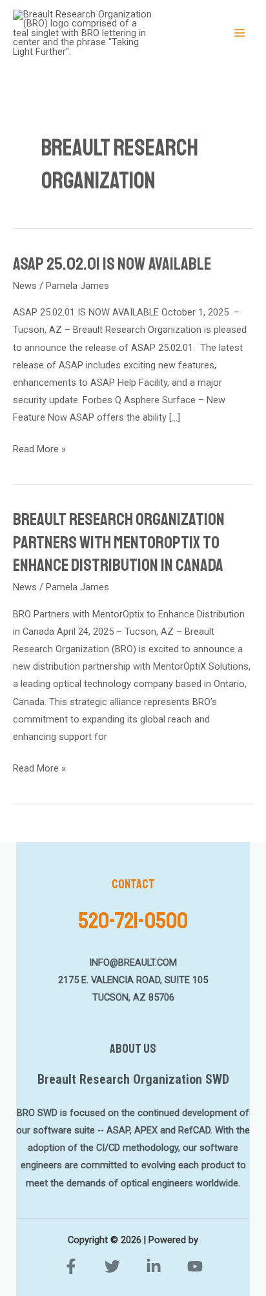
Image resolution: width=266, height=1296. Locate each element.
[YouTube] (195, 1266)
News (25, 286)
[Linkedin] (153, 1266)
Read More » (39, 448)
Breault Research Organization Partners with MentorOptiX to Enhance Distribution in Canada (119, 542)
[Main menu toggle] (239, 32)
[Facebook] (71, 1266)
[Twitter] (112, 1266)
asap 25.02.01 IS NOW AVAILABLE (112, 264)
